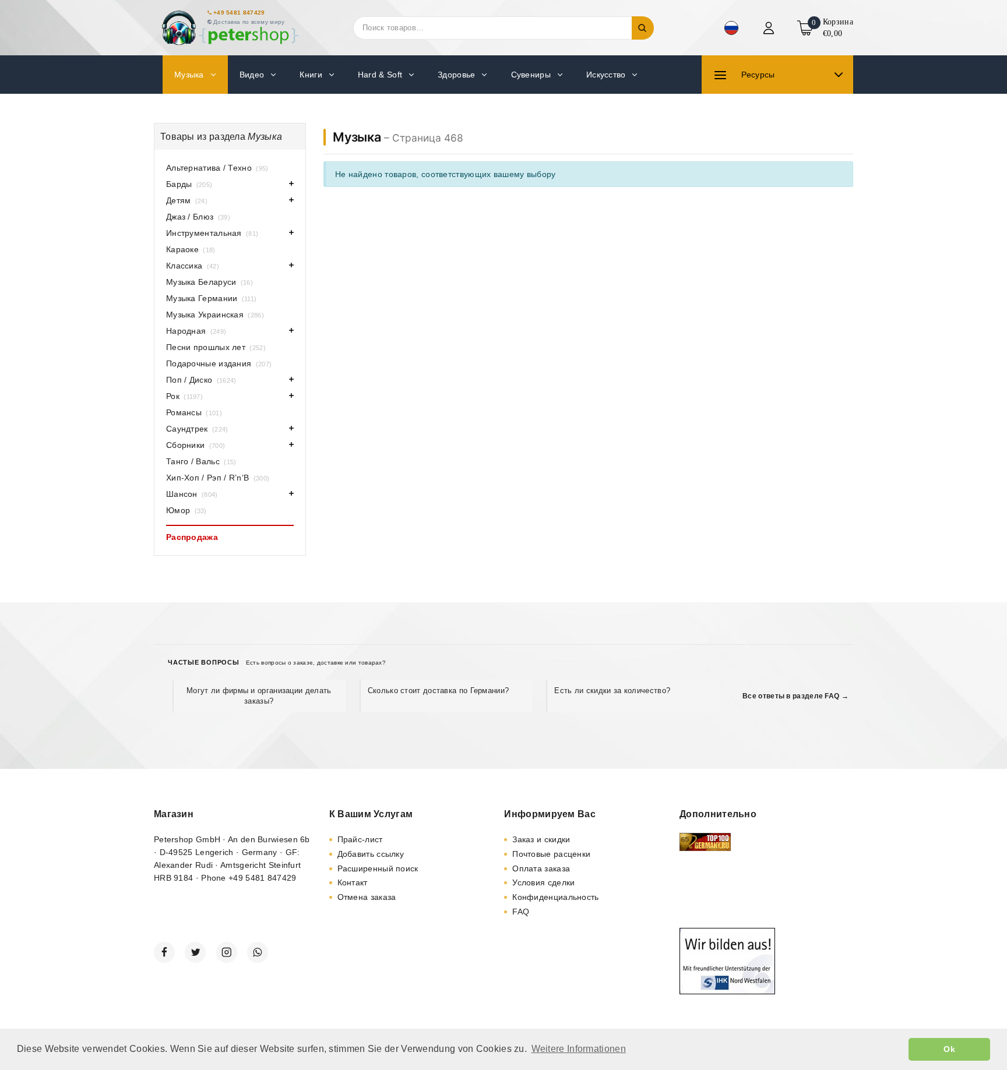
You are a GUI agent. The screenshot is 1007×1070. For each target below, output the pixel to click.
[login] (770, 28)
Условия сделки (543, 882)
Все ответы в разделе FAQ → (795, 696)
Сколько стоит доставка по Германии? (438, 690)
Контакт (352, 882)
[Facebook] (164, 952)
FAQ (520, 911)
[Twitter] (195, 952)
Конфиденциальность (555, 897)
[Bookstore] (229, 27)
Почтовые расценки (551, 854)
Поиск (643, 28)
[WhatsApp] (257, 952)
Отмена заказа (366, 897)
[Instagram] (226, 952)
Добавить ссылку (370, 854)
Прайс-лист (360, 839)
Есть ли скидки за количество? (612, 690)
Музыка (357, 136)
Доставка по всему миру (249, 22)
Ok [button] (949, 1049)
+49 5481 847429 (239, 12)
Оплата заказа (541, 868)
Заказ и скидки (541, 839)
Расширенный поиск (377, 868)
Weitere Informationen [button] (578, 1049)
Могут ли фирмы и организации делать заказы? (259, 695)
